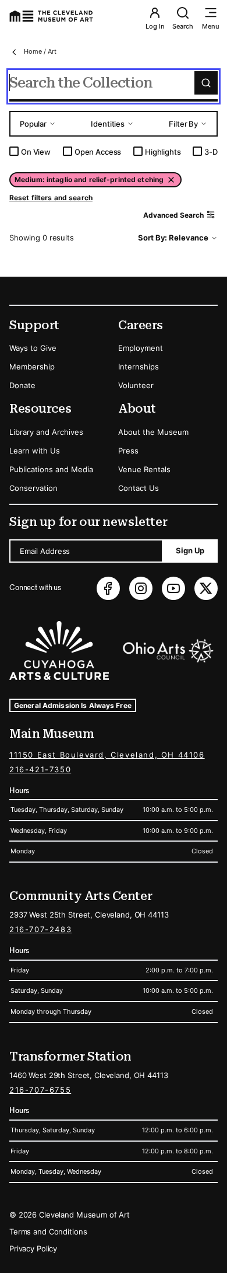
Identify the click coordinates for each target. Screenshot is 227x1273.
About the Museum (153, 432)
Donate (22, 385)
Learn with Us (34, 450)
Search (182, 26)
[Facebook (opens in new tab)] (108, 588)
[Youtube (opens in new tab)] (173, 588)
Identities (108, 123)
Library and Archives (46, 432)
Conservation (33, 488)
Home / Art (40, 51)
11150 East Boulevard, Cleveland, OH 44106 (107, 754)
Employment (140, 348)
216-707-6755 (40, 1089)
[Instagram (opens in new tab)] (140, 588)
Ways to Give (32, 348)
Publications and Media (51, 469)
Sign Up (190, 550)
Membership (32, 366)
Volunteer (136, 385)
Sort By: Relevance (173, 237)
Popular (33, 123)
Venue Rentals (144, 469)
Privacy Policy (33, 1248)
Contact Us (138, 488)
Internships (138, 366)
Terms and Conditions (48, 1231)
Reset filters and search (51, 197)
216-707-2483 (40, 929)
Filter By (183, 123)
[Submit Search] (206, 83)
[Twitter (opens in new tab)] (206, 588)
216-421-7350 (40, 769)
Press (128, 450)
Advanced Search (173, 215)
